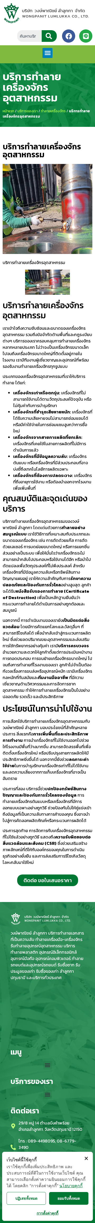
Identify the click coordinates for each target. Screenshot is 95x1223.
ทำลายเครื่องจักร (53, 111)
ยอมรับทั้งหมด (69, 1198)
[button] (47, 53)
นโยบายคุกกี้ (71, 1185)
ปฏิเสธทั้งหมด (26, 1198)
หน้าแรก (8, 111)
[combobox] (29, 36)
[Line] (85, 36)
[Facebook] (68, 36)
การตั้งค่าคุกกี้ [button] (47, 1213)
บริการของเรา (27, 111)
